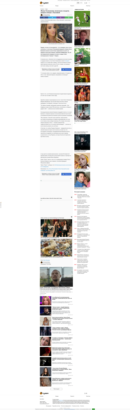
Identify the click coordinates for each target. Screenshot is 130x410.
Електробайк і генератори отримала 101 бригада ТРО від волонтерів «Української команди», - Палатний (83, 196)
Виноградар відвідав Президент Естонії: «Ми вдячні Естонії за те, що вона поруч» (83, 240)
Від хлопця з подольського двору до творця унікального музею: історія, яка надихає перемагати (83, 206)
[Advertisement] (56, 85)
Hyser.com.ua (60, 400)
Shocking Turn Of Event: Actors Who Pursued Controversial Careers (81, 188)
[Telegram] (52, 17)
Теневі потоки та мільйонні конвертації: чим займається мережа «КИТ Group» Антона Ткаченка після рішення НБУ (82, 261)
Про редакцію (60, 0)
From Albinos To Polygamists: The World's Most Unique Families (81, 121)
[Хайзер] (44, 3)
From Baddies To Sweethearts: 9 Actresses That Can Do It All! (80, 151)
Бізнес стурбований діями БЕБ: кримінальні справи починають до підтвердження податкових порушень (83, 230)
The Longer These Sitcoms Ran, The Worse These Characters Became (81, 83)
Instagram (67, 60)
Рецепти (72, 5)
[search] (89, 3)
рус (81, 2)
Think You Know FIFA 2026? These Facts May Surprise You (82, 28)
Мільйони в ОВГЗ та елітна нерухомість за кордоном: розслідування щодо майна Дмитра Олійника (82, 266)
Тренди (56, 5)
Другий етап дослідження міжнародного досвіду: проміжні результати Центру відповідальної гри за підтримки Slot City (83, 218)
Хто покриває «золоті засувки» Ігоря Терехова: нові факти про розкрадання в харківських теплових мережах (83, 272)
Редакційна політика (66, 0)
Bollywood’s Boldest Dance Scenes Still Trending (81, 102)
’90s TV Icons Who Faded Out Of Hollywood (80, 65)
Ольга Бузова (46, 260)
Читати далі (56, 388)
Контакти (88, 0)
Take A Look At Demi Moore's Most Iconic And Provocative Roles (81, 132)
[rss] (85, 2)
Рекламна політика (83, 0)
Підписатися (67, 69)
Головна (41, 5)
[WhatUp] (69, 17)
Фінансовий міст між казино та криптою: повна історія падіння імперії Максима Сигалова (83, 255)
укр (78, 2)
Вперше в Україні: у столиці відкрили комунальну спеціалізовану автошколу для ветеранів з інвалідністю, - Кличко (83, 245)
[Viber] (60, 17)
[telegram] (86, 2)
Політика (88, 5)
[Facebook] (44, 17)
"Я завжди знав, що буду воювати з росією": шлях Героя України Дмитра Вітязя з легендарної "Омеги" (83, 251)
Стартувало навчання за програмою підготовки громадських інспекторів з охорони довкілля (82, 202)
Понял (93, 409)
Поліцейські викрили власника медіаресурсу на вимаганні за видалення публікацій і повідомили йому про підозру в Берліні (83, 212)
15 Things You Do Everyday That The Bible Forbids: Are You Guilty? (81, 170)
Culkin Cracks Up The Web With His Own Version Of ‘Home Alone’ (82, 46)
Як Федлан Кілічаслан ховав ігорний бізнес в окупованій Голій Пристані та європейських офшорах (83, 236)
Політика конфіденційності (75, 0)
